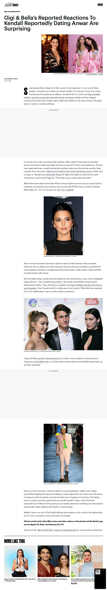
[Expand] (96, 570)
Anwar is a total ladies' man (37, 361)
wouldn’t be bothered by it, (49, 358)
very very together (65, 190)
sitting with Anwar (54, 174)
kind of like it (56, 282)
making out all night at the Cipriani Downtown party (69, 171)
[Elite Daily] (11, 4)
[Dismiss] (103, 570)
